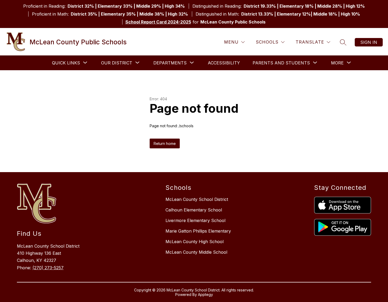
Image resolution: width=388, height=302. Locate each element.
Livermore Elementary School (195, 220)
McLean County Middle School (196, 252)
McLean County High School (194, 241)
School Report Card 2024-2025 (158, 22)
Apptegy (205, 294)
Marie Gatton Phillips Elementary (198, 231)
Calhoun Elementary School (193, 210)
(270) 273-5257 (48, 267)
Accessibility (224, 62)
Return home (165, 143)
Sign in (368, 42)
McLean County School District (196, 199)
